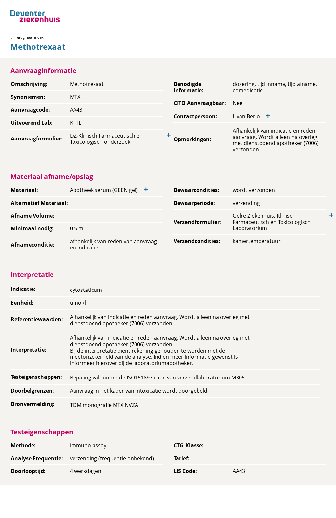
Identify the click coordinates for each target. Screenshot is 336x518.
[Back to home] (35, 16)
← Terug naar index (27, 37)
